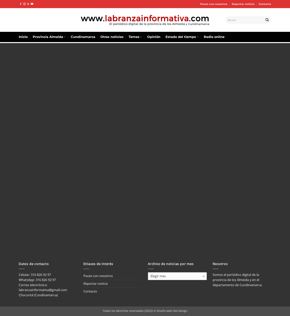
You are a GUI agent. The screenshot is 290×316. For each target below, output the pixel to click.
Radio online (214, 37)
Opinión (153, 37)
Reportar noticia (243, 4)
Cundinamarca (83, 37)
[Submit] (267, 20)
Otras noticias (111, 37)
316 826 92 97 (46, 280)
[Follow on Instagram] (24, 4)
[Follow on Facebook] (21, 4)
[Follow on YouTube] (32, 4)
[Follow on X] (28, 4)
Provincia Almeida (48, 37)
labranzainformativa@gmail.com (43, 290)
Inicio (23, 37)
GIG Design (180, 311)
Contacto (265, 4)
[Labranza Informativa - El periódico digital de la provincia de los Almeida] (145, 20)
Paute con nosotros (213, 4)
